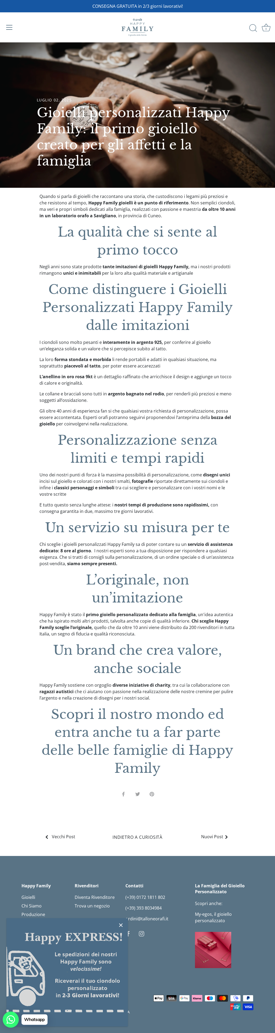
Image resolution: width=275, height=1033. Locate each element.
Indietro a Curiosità (137, 837)
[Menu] (9, 27)
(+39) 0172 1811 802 (145, 897)
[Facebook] (128, 933)
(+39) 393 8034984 (143, 908)
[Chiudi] (121, 925)
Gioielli (28, 897)
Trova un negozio (92, 906)
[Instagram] (141, 933)
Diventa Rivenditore (95, 897)
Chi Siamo (31, 906)
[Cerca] (253, 28)
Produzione (33, 914)
